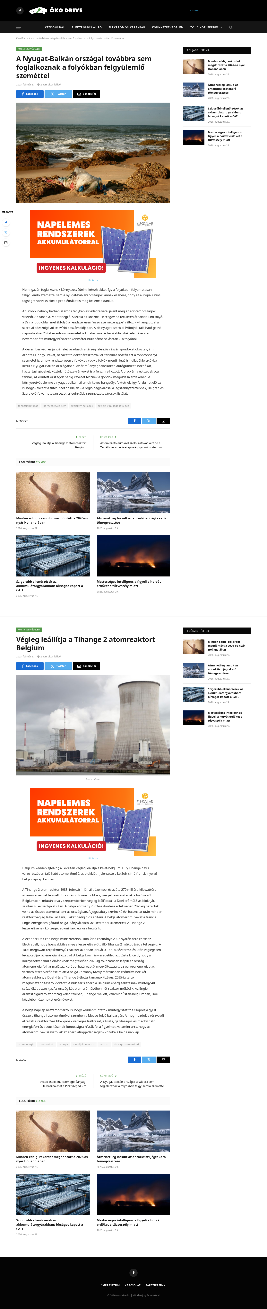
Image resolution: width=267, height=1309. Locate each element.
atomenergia (26, 1044)
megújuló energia (84, 1044)
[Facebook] (6, 222)
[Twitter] (6, 232)
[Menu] (18, 27)
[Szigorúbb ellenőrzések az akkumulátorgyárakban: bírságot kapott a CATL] (53, 556)
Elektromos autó (87, 27)
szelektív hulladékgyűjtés (113, 406)
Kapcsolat (133, 1285)
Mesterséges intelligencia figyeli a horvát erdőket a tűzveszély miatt (129, 584)
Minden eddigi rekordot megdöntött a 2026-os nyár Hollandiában (52, 520)
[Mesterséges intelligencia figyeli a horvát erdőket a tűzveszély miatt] (133, 556)
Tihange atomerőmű (126, 1044)
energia (63, 1044)
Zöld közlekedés (204, 27)
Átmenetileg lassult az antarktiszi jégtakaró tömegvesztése (131, 520)
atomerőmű (46, 1044)
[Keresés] (230, 27)
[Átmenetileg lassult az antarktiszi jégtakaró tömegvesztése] (133, 492)
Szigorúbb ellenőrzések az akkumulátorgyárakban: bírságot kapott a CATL (49, 586)
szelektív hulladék (82, 406)
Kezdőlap (21, 38)
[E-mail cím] (6, 242)
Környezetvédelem (168, 27)
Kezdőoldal (55, 27)
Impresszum (110, 1285)
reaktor (104, 1044)
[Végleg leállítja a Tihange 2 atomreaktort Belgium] (93, 725)
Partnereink (156, 1285)
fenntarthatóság (28, 406)
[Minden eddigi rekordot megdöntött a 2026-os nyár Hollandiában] (53, 492)
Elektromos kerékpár (126, 27)
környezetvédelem (54, 406)
